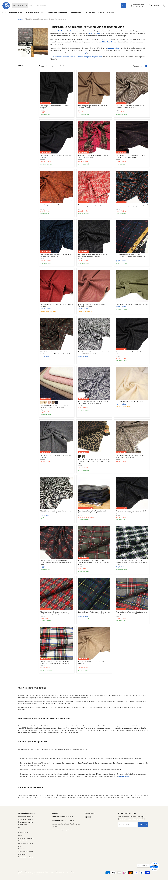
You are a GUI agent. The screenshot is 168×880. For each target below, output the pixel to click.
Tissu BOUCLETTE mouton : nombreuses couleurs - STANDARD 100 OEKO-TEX (54, 407)
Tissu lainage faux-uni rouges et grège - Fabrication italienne (91, 206)
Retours (20, 835)
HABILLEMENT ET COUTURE (12, 13)
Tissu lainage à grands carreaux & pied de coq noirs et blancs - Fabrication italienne (55, 512)
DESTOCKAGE (76, 13)
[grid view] (145, 66)
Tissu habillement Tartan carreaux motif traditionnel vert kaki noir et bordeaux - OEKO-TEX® (93, 562)
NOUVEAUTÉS (90, 13)
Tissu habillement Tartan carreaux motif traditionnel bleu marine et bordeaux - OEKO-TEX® (55, 562)
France (142, 866)
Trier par (41, 66)
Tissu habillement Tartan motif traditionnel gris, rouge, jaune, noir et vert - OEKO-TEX (131, 613)
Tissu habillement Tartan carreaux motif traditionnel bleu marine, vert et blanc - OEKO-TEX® (131, 562)
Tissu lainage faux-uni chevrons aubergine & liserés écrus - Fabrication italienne (130, 156)
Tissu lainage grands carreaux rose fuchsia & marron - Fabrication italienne (93, 156)
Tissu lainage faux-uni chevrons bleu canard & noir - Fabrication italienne (55, 255)
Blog (19, 846)
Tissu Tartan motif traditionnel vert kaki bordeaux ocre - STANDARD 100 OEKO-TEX (55, 353)
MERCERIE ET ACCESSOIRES (57, 13)
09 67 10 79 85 (139, 6)
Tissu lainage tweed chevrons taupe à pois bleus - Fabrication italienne (130, 456)
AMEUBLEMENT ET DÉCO (35, 13)
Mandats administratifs (25, 857)
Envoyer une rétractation (26, 838)
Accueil (20, 19)
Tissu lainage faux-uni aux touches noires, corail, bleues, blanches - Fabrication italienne (132, 206)
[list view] (148, 66)
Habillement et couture (25, 816)
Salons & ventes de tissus (26, 851)
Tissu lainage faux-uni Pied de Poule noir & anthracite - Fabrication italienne (92, 255)
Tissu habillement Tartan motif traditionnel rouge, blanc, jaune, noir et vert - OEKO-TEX (55, 662)
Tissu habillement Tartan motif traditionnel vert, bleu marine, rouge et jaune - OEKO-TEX (94, 613)
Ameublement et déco (25, 819)
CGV (19, 830)
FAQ (19, 827)
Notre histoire (22, 825)
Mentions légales (23, 833)
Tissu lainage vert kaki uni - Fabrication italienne (132, 304)
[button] (154, 5)
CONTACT (101, 13)
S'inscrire (143, 824)
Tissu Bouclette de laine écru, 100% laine (129, 401)
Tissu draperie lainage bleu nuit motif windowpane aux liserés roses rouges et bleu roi (131, 256)
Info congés (22, 854)
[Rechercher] (123, 5)
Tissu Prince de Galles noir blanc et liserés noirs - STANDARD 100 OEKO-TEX (94, 353)
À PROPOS (111, 13)
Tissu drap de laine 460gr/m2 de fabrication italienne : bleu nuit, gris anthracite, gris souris (93, 512)
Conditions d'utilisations (25, 843)
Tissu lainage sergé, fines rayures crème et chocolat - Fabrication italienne (130, 107)
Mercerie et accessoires (25, 822)
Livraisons (21, 849)
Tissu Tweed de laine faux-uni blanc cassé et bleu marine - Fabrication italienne (93, 402)
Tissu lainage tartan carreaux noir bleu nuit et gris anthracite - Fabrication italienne (131, 512)
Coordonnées (22, 841)
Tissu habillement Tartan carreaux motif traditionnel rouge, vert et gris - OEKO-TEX (54, 613)
